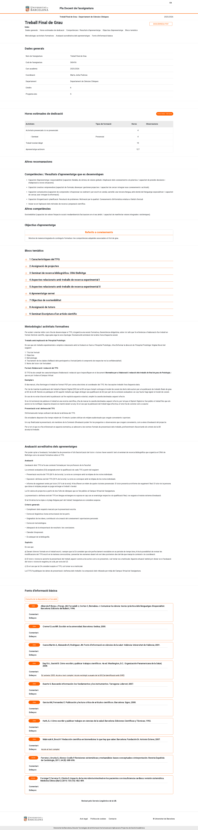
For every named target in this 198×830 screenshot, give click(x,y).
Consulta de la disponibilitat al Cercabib (41, 599)
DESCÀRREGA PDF (161, 24)
